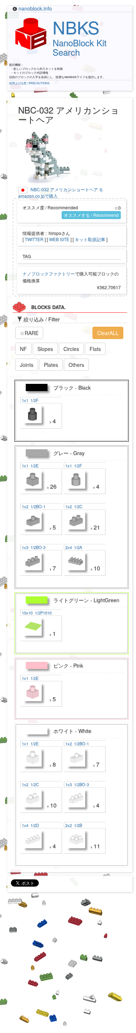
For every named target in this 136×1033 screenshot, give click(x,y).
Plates (51, 364)
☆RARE (29, 333)
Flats (95, 348)
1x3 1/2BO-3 (33, 547)
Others (76, 364)
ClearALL (108, 333)
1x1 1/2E (29, 465)
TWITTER (34, 239)
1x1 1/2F (29, 400)
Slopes (45, 348)
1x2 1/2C (73, 506)
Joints (26, 364)
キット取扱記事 (90, 239)
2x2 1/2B (73, 825)
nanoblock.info (35, 8)
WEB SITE (59, 239)
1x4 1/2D (30, 825)
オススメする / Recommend (91, 215)
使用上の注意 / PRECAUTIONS (29, 83)
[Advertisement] (68, 965)
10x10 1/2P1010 (36, 613)
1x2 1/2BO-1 (33, 506)
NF (23, 348)
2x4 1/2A (73, 547)
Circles (71, 348)
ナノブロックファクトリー (48, 273)
